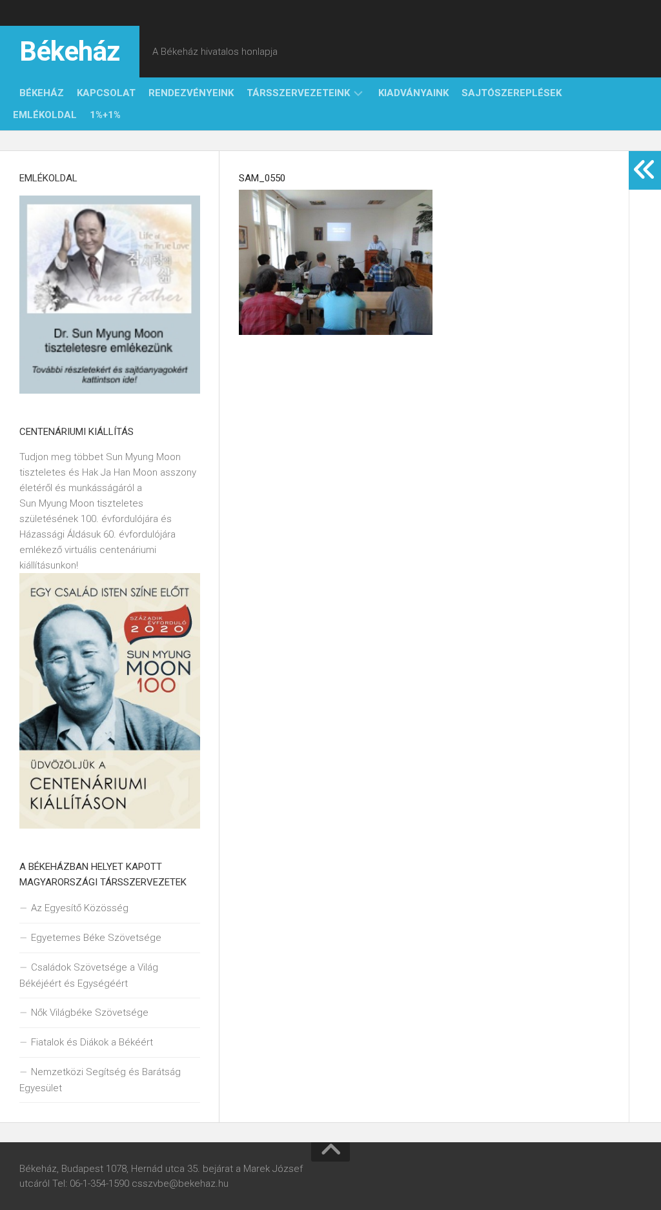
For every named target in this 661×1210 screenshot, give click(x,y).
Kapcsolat (106, 93)
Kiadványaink (413, 93)
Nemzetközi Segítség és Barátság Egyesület (100, 1080)
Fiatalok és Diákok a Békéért (92, 1042)
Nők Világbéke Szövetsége (89, 1012)
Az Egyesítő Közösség (79, 908)
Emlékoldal (45, 115)
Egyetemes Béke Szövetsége (96, 937)
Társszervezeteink (298, 93)
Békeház (69, 51)
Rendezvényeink (191, 93)
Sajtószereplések (512, 93)
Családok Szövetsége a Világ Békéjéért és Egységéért (88, 975)
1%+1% (105, 115)
